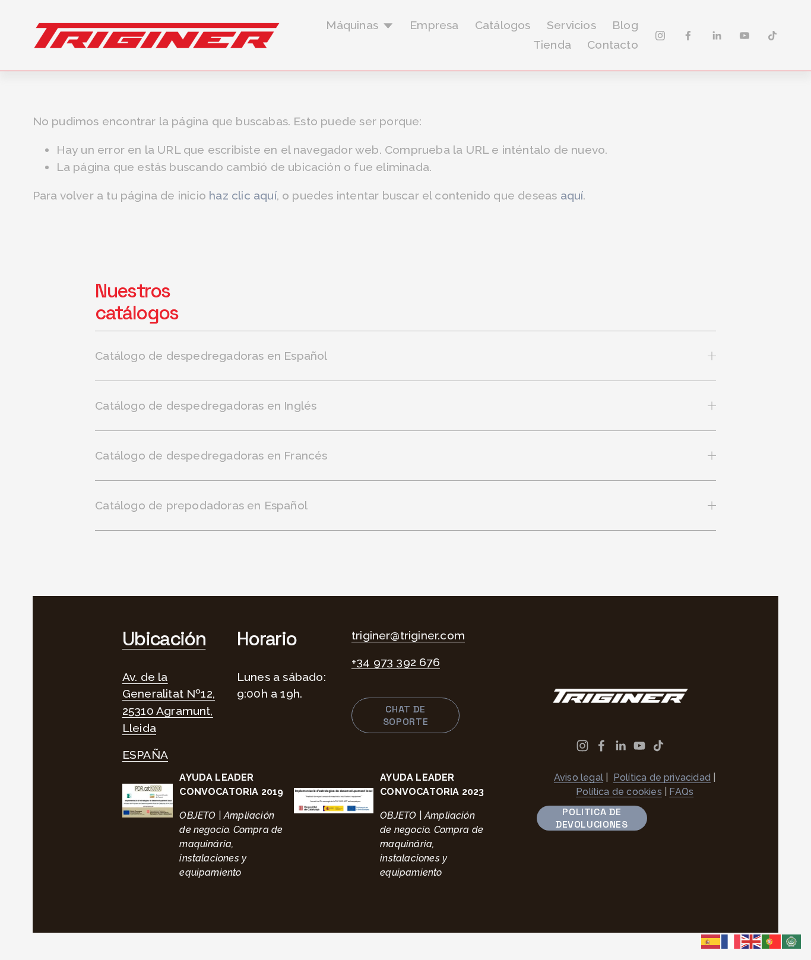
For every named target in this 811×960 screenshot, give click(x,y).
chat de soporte (405, 715)
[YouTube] (744, 36)
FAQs (681, 791)
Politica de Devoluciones (592, 818)
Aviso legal (578, 777)
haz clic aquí (243, 195)
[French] (731, 941)
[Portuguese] (772, 941)
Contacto (612, 45)
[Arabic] (792, 941)
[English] (752, 941)
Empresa (434, 25)
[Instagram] (660, 36)
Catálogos (503, 25)
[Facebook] (688, 36)
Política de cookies (619, 791)
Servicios (571, 25)
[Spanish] (711, 941)
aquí (572, 195)
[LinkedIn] (717, 36)
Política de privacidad (662, 777)
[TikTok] (772, 36)
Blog (625, 25)
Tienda (552, 45)
